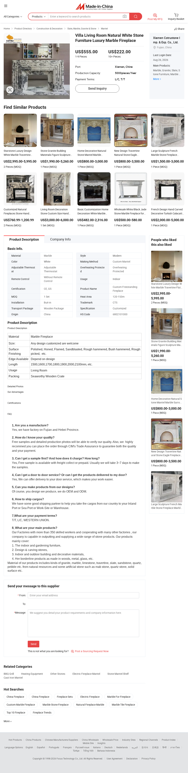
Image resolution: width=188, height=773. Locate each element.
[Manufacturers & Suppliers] (94, 6)
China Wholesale (90, 739)
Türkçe (76, 750)
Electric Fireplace (90, 696)
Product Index (169, 739)
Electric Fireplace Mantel (86, 673)
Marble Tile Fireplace (123, 704)
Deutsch (108, 747)
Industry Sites (128, 739)
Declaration (132, 758)
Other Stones (57, 673)
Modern (117, 255)
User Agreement (114, 758)
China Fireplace (15, 696)
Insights (101, 743)
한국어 (145, 747)
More (156, 79)
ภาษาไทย (175, 747)
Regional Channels (148, 739)
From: (22, 595)
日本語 (155, 747)
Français (67, 747)
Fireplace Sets (65, 696)
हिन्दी (164, 747)
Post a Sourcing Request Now (90, 651)
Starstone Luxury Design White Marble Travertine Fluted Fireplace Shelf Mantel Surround (166, 285)
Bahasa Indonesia (106, 750)
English (29, 747)
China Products (33, 739)
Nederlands (122, 747)
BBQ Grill (9, 673)
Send (33, 644)
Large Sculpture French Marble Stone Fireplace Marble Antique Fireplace (166, 506)
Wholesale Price (110, 739)
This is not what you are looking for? (48, 651)
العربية (135, 747)
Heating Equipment (32, 673)
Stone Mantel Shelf (118, 673)
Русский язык (82, 747)
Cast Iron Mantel (13, 677)
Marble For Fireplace (118, 696)
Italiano (97, 747)
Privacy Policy (149, 758)
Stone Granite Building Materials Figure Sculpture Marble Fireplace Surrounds (166, 343)
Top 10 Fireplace (16, 712)
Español (41, 747)
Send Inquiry (97, 88)
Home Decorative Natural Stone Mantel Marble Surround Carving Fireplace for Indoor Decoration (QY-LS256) (166, 400)
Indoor (116, 279)
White (47, 261)
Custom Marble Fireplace (21, 704)
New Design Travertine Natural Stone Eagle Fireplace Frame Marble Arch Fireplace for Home (166, 453)
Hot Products (15, 739)
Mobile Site (88, 743)
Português (54, 747)
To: (24, 604)
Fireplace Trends (42, 712)
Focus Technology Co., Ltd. (70, 758)
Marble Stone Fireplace (55, 704)
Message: (20, 612)
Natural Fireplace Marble (90, 704)
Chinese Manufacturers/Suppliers (61, 739)
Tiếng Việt (88, 750)
